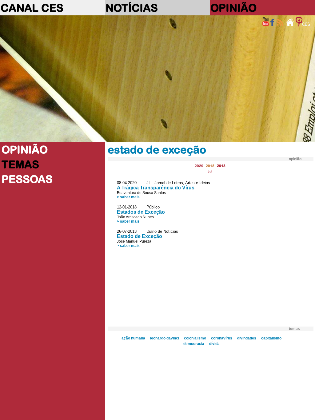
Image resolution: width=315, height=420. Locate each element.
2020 (199, 166)
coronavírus (221, 338)
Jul (210, 171)
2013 (221, 166)
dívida (214, 344)
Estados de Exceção (141, 212)
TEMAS (20, 164)
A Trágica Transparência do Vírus (155, 187)
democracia (193, 344)
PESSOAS (27, 179)
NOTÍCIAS (132, 8)
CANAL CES (32, 8)
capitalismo (271, 338)
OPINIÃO (233, 8)
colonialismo (195, 338)
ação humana (133, 338)
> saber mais (128, 197)
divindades (246, 338)
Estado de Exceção (139, 236)
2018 (210, 166)
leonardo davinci (164, 338)
